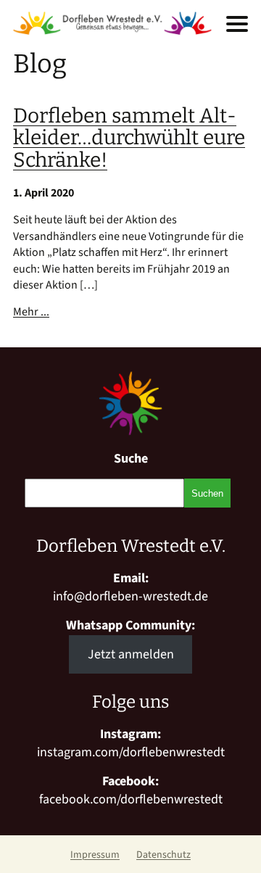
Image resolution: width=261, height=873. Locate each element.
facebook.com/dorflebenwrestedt (131, 799)
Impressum (95, 855)
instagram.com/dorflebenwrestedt (131, 752)
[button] (237, 24)
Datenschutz (163, 855)
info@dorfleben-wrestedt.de (130, 596)
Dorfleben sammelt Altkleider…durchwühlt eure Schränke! (129, 138)
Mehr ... (31, 312)
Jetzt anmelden (131, 654)
